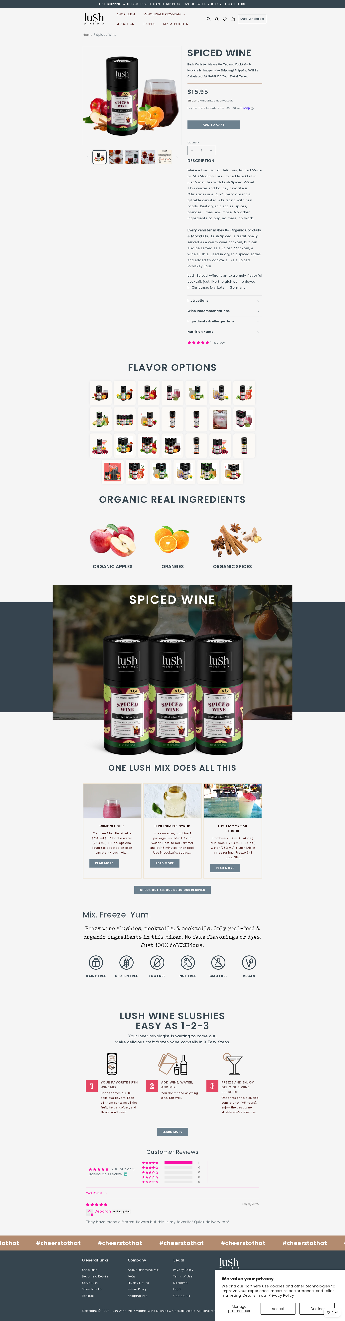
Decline (317, 1308)
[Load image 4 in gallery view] (148, 157)
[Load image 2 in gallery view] (116, 157)
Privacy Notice (138, 1282)
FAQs (131, 1276)
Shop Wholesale (252, 19)
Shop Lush (89, 1269)
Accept (278, 1308)
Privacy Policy (281, 1295)
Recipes (88, 1295)
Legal (177, 1289)
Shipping (193, 100)
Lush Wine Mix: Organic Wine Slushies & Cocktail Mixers (153, 1310)
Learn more (172, 1132)
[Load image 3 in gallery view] (132, 157)
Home (87, 34)
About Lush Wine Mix (143, 1269)
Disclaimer (181, 1282)
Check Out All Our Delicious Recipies (172, 890)
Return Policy (137, 1289)
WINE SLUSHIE (112, 826)
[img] (97, 1204)
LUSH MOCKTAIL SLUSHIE (233, 828)
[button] (164, 14)
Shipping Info (138, 1295)
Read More (104, 863)
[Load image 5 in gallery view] (165, 157)
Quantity (193, 142)
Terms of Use (182, 1276)
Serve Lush (90, 1282)
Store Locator (92, 1289)
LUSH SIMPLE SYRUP (172, 826)
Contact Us (181, 1295)
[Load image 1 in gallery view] (99, 157)
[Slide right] (177, 157)
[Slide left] (87, 157)
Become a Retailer (96, 1276)
